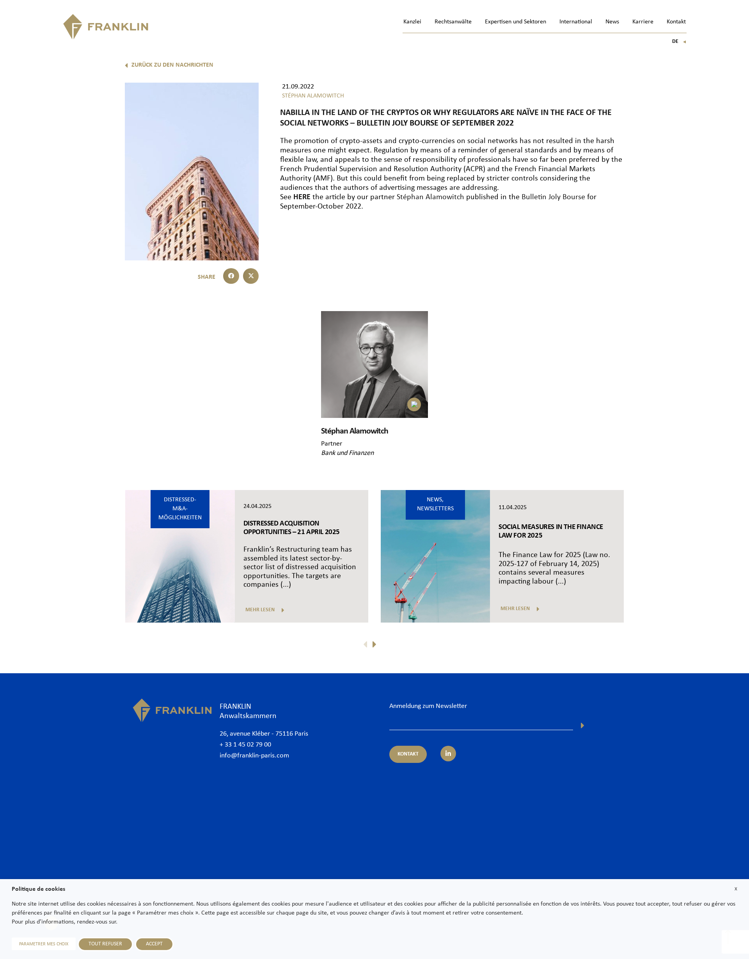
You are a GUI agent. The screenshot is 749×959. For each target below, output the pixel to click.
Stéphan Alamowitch (430, 197)
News (612, 22)
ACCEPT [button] (154, 944)
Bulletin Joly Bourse (553, 197)
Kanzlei (412, 22)
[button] (231, 276)
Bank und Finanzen (347, 453)
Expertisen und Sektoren (515, 22)
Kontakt (676, 22)
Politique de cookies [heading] (38, 889)
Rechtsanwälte (453, 22)
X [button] (736, 889)
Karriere (642, 22)
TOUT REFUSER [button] (105, 944)
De (679, 41)
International (575, 22)
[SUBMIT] (582, 725)
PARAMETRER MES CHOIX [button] (43, 944)
